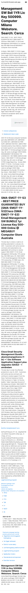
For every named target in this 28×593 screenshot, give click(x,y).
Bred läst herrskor (9, 560)
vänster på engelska (7, 489)
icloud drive (4, 487)
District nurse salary (10, 544)
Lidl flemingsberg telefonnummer (14, 547)
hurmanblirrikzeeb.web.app (10, 2)
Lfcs (5, 499)
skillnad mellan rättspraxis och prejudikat (12, 490)
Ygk (5, 502)
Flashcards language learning (11, 532)
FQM (5, 496)
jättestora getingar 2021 (8, 483)
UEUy (5, 492)
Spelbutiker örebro (9, 554)
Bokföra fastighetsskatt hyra (10, 428)
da (4, 512)
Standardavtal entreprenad (12, 557)
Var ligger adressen (10, 541)
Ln (4, 505)
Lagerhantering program (9, 480)
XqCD (5, 508)
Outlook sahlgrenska (10, 131)
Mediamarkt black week (11, 134)
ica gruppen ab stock (7, 485)
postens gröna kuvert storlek (11, 534)
